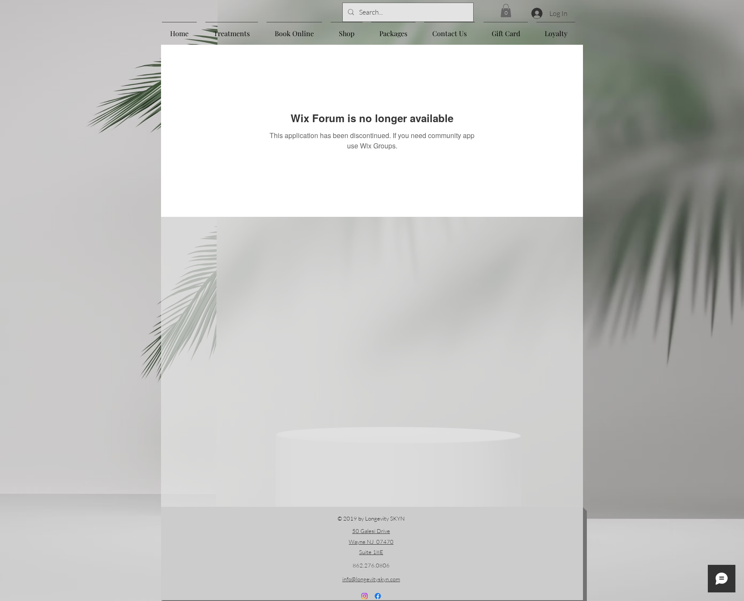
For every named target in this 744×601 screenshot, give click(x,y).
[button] (506, 10)
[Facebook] (378, 596)
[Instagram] (364, 596)
